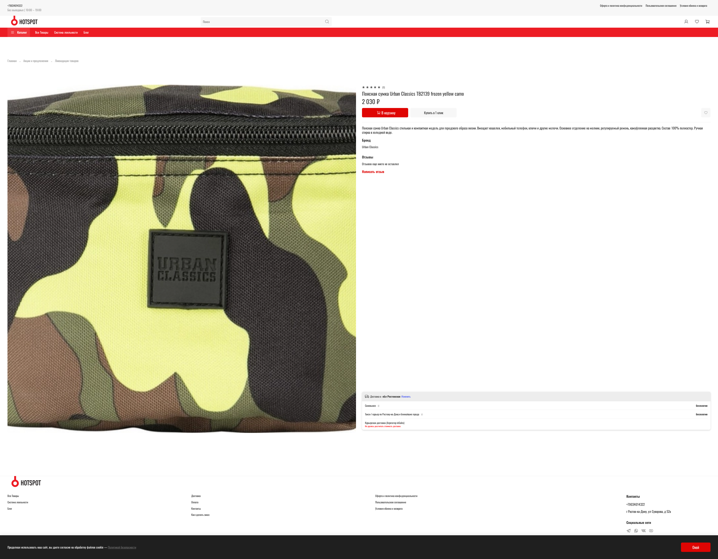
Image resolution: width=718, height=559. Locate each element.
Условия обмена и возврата (693, 5)
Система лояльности (66, 32)
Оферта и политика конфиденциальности (621, 5)
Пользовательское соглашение (661, 5)
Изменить (406, 396)
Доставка (196, 496)
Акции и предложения (35, 60)
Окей (695, 547)
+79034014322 (14, 5)
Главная (12, 60)
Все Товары (41, 32)
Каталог (22, 32)
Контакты (196, 508)
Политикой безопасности (122, 547)
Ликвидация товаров (67, 60)
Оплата (194, 502)
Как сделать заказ (200, 515)
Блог (86, 32)
